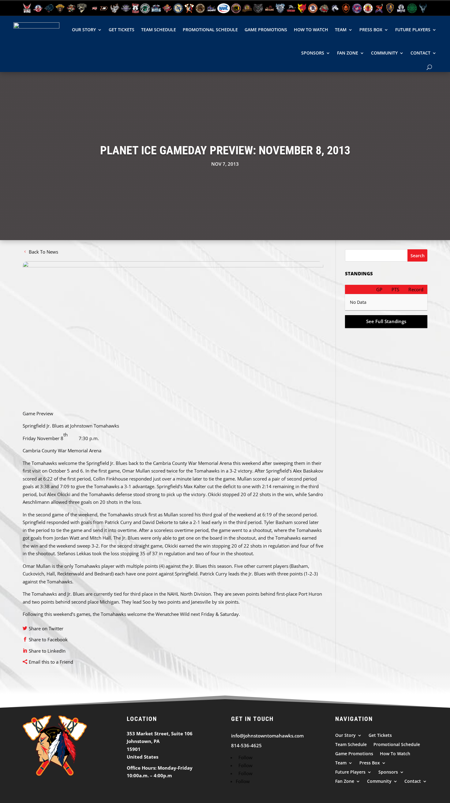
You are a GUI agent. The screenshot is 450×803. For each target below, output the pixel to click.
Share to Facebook (48, 639)
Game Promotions (266, 29)
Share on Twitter (46, 628)
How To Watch (311, 29)
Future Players (412, 29)
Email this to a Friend (51, 662)
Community (384, 53)
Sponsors (312, 53)
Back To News (43, 252)
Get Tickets (121, 29)
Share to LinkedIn (47, 651)
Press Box (370, 29)
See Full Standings (386, 321)
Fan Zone (347, 53)
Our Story (84, 29)
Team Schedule (158, 29)
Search (418, 255)
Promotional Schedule (210, 29)
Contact (420, 53)
